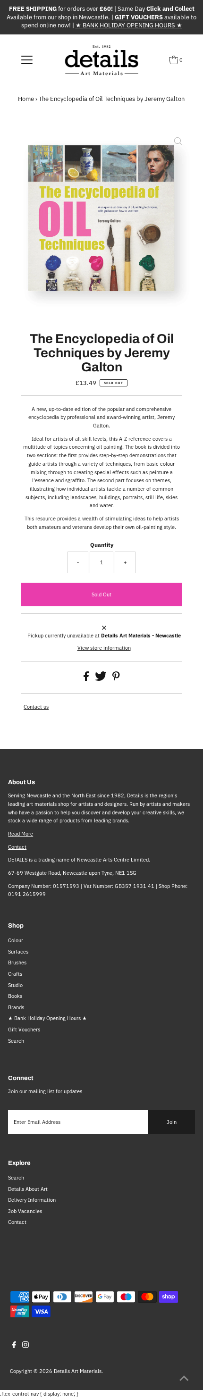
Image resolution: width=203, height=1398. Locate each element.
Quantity (101, 544)
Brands (16, 1007)
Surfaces (18, 951)
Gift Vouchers (24, 1029)
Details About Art (28, 1189)
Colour (15, 940)
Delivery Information (32, 1200)
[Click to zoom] (178, 142)
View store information (104, 648)
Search (16, 1041)
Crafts (15, 974)
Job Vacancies (25, 1211)
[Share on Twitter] (101, 679)
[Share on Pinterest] (116, 679)
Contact (17, 847)
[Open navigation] (27, 60)
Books (15, 996)
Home (26, 99)
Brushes (17, 962)
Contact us (36, 707)
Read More (20, 833)
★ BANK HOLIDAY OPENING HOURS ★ (129, 25)
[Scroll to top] (184, 1379)
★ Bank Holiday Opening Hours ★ (47, 1018)
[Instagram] (25, 1346)
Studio (15, 985)
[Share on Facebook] (87, 679)
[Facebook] (14, 1346)
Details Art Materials (78, 1371)
